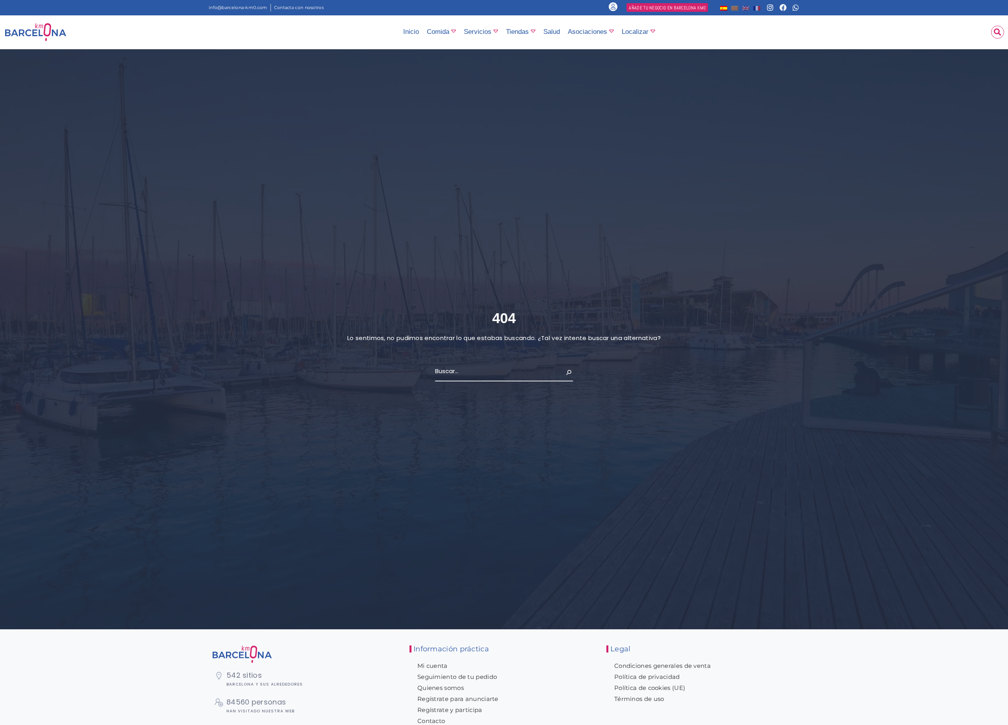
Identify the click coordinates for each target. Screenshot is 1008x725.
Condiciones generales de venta (662, 665)
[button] (997, 32)
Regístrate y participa (449, 710)
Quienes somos (440, 688)
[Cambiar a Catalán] (734, 8)
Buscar (562, 371)
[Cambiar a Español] (723, 8)
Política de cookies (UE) (649, 688)
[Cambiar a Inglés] (745, 8)
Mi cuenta (432, 665)
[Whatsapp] (795, 7)
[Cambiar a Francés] (756, 8)
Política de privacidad (647, 676)
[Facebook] (783, 7)
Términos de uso (639, 699)
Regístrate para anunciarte (457, 699)
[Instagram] (770, 7)
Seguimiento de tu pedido (457, 676)
